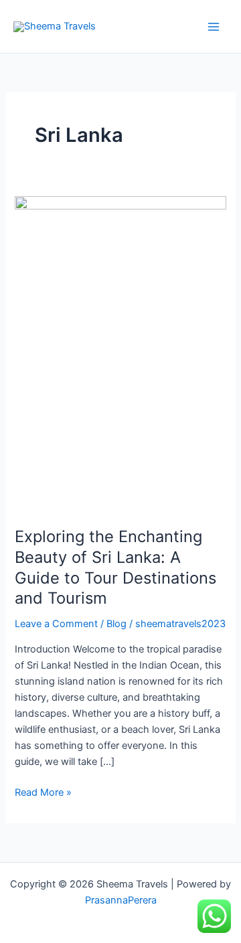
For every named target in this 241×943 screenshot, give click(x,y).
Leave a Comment (56, 624)
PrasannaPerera (121, 900)
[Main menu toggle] (213, 27)
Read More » (43, 791)
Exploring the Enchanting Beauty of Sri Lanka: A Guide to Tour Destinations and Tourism (115, 567)
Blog (116, 624)
